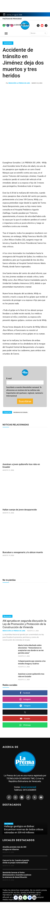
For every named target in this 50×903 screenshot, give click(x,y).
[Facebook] (9, 797)
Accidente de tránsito (20, 412)
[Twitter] (34, 797)
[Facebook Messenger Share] (29, 897)
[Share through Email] (34, 897)
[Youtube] (41, 797)
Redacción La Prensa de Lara (19, 83)
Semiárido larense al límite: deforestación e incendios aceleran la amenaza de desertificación (17, 875)
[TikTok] (28, 797)
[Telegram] (21, 797)
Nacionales (7, 616)
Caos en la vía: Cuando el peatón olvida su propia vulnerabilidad (16, 861)
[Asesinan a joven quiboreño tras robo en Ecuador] (25, 445)
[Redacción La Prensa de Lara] (4, 83)
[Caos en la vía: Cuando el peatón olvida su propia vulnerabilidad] (40, 862)
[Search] (45, 33)
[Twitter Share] (20, 897)
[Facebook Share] (15, 897)
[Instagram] (15, 797)
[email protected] (28, 787)
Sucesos (8, 43)
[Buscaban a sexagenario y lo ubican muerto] (25, 533)
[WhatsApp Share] (25, 897)
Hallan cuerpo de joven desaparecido (20, 509)
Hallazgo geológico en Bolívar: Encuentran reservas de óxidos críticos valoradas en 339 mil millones (23, 829)
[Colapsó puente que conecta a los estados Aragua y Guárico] (9, 664)
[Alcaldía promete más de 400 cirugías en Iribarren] (40, 849)
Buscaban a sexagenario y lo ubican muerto (23, 552)
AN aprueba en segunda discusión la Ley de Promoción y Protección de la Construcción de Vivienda (24, 624)
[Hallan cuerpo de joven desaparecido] (25, 491)
